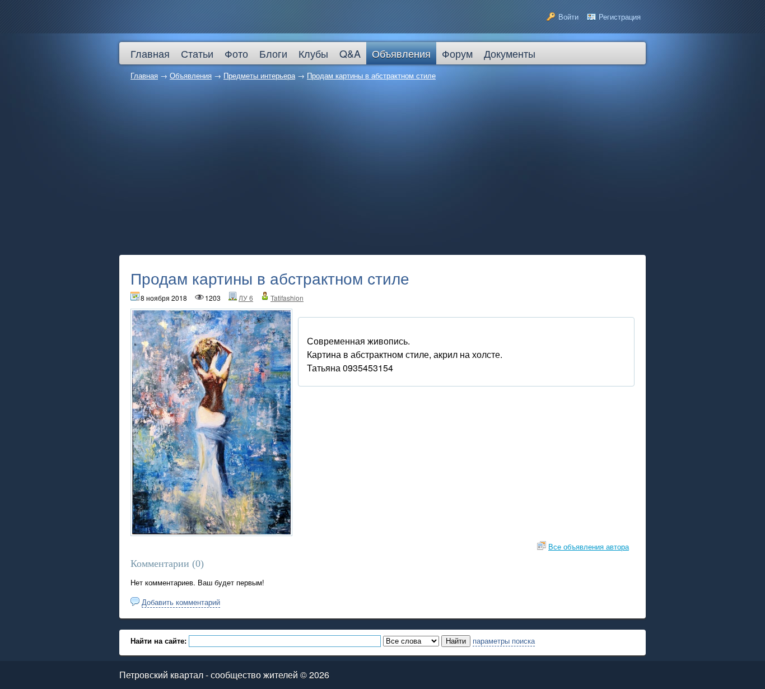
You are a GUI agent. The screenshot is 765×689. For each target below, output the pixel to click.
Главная (144, 75)
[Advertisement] (382, 170)
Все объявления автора (588, 546)
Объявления (191, 75)
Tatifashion (287, 297)
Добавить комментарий (181, 602)
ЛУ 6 (246, 297)
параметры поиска (504, 640)
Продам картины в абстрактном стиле (371, 75)
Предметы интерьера (259, 75)
